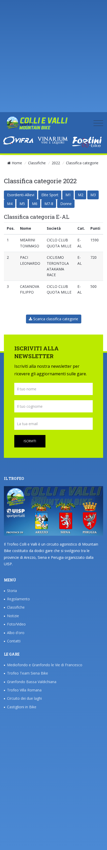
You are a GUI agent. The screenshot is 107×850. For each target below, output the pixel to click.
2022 (56, 162)
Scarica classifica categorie (55, 318)
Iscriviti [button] (30, 441)
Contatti (14, 640)
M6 (34, 203)
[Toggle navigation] (98, 123)
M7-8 (48, 203)
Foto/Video (16, 624)
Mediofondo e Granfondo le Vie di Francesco (44, 664)
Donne (66, 203)
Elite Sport (49, 194)
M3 (93, 194)
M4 (9, 203)
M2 (80, 194)
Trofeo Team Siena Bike (27, 673)
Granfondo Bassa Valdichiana (31, 681)
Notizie (13, 615)
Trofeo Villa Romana (24, 690)
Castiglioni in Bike (21, 706)
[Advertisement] (53, 58)
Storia (12, 590)
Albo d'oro (15, 632)
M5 (22, 203)
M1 (68, 194)
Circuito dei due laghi (24, 698)
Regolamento (18, 598)
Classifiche (37, 162)
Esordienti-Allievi (20, 194)
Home (17, 162)
